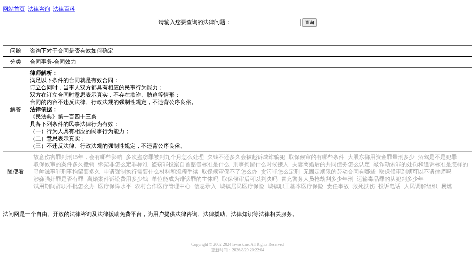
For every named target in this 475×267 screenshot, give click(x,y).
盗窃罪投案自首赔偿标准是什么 (191, 164)
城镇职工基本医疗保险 (295, 186)
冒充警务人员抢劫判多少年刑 (317, 179)
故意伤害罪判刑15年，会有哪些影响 (77, 157)
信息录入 (205, 186)
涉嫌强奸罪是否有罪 (58, 179)
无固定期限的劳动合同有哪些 (339, 172)
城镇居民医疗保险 (242, 186)
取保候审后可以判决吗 (249, 179)
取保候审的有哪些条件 (316, 157)
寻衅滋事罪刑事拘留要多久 (66, 172)
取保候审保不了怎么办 (229, 172)
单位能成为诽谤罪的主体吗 (185, 179)
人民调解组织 (420, 186)
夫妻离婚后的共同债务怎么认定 (331, 164)
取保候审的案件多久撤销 (64, 164)
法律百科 (64, 9)
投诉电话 (389, 186)
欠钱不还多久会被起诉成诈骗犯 (246, 157)
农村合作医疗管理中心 (163, 186)
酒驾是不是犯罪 (437, 157)
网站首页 (14, 9)
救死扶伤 (364, 186)
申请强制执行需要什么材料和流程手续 (151, 172)
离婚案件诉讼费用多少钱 (117, 179)
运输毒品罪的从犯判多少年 (390, 179)
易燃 (446, 186)
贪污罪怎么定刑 (280, 172)
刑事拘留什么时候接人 (261, 164)
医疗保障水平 (114, 186)
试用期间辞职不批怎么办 (64, 186)
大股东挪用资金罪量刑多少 (381, 157)
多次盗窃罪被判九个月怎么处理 (165, 157)
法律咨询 (39, 9)
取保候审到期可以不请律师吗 (415, 172)
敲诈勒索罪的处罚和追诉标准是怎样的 (420, 164)
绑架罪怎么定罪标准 (123, 164)
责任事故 (338, 186)
